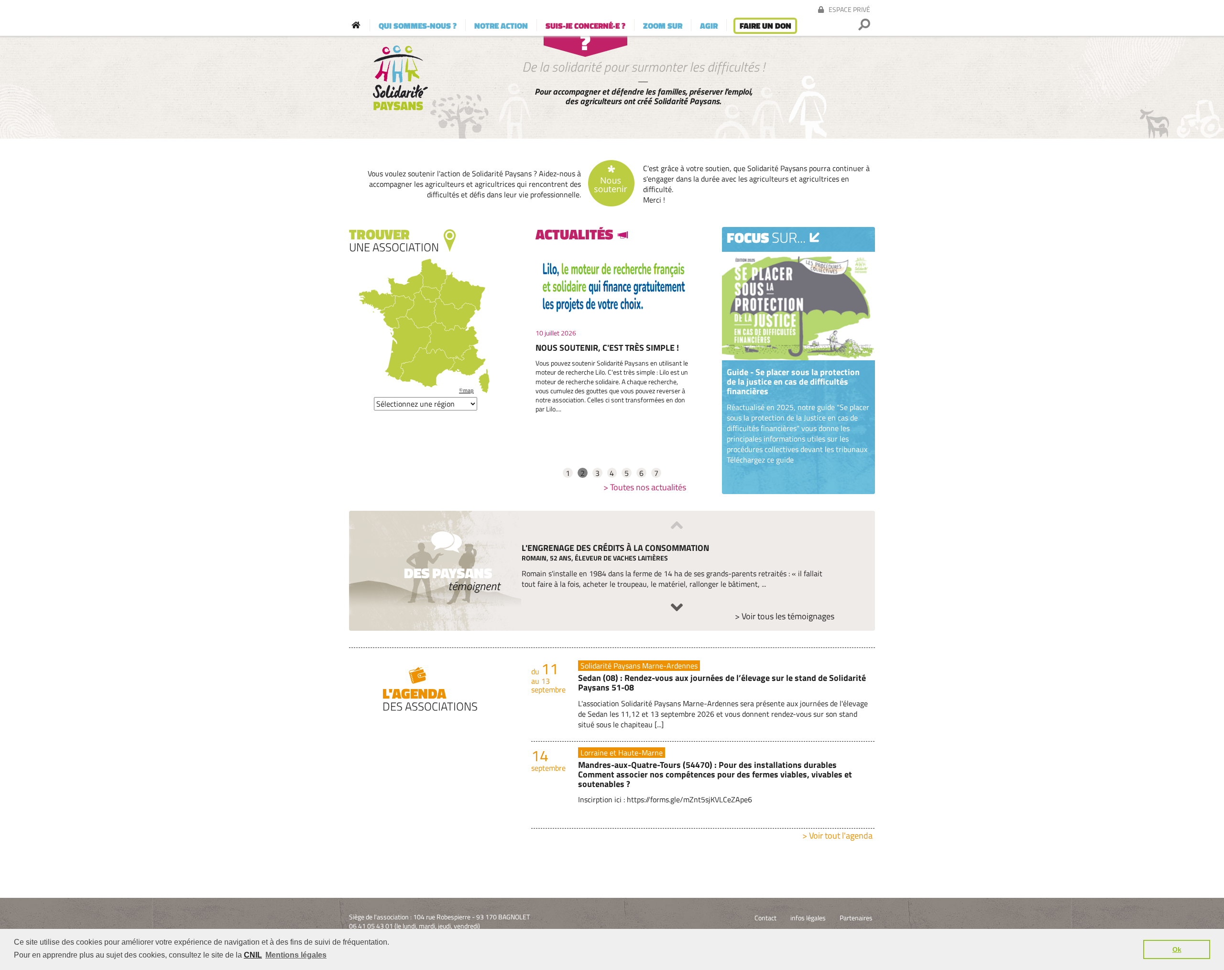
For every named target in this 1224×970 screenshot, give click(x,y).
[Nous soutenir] (612, 184)
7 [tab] (656, 473)
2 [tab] (582, 473)
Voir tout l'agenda (841, 835)
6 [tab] (641, 473)
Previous (677, 525)
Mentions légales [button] (296, 955)
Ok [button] (1176, 949)
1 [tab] (568, 473)
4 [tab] (612, 473)
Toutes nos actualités (648, 487)
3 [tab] (597, 473)
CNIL (253, 955)
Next (677, 607)
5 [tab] (626, 473)
